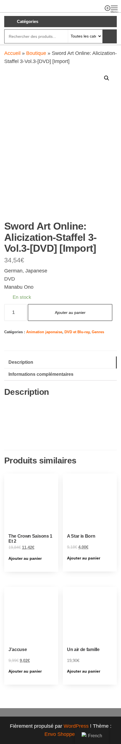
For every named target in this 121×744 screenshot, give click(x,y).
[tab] (60, 362)
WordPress (76, 726)
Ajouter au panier (70, 312)
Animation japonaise (44, 332)
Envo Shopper (60, 734)
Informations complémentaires (40, 374)
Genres (98, 332)
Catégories (27, 21)
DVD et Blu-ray (76, 332)
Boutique (36, 53)
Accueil (12, 53)
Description (20, 362)
